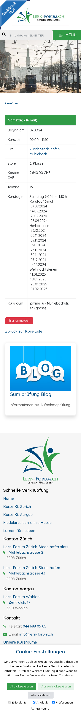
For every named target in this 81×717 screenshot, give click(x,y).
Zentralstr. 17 (19, 602)
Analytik (42, 702)
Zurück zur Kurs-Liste (23, 331)
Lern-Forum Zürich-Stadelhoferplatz (35, 546)
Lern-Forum (12, 103)
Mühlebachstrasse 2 (25, 552)
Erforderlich (20, 702)
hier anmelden (19, 321)
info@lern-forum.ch (36, 634)
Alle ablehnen (40, 695)
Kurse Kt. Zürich (17, 506)
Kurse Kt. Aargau (18, 514)
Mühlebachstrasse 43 (26, 573)
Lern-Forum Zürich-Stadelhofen (31, 567)
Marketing (42, 708)
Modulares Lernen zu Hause (27, 522)
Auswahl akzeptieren (56, 686)
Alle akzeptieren (21, 686)
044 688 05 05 (34, 626)
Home (8, 498)
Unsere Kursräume (20, 642)
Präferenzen (64, 702)
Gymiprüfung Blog (30, 394)
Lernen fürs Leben (19, 530)
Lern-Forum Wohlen (21, 596)
